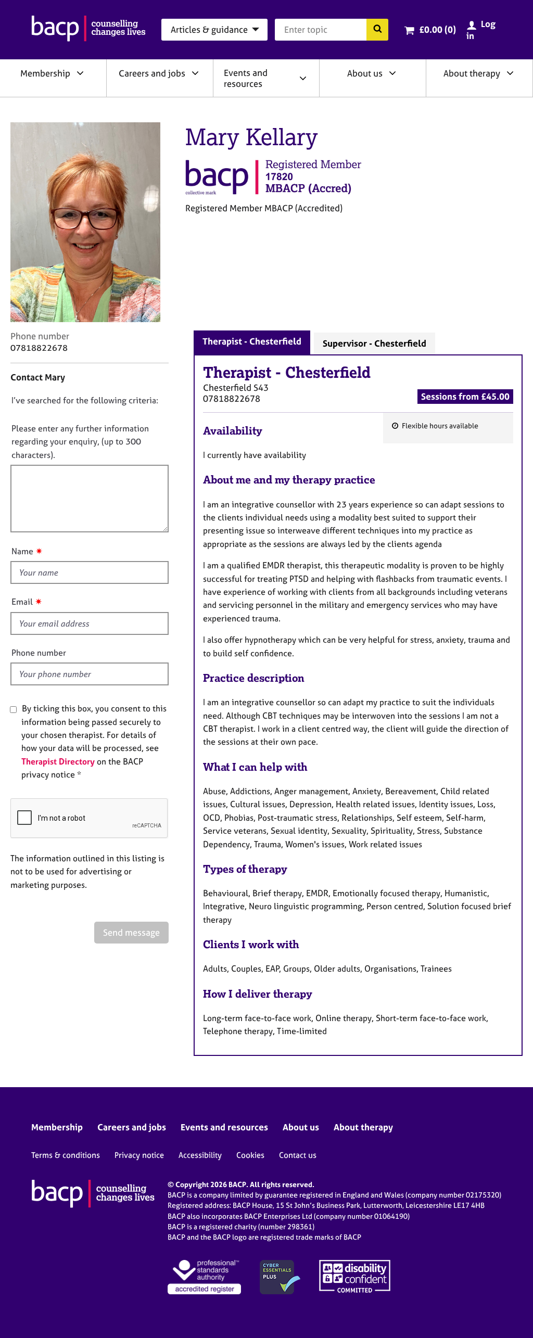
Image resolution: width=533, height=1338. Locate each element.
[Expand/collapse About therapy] (510, 73)
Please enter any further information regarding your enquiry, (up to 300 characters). (80, 441)
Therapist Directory (58, 761)
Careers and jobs (152, 73)
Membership (45, 73)
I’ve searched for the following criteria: (84, 400)
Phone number (38, 652)
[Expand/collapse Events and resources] (303, 78)
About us (365, 73)
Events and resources (246, 78)
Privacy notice (139, 1155)
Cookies (250, 1155)
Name (22, 551)
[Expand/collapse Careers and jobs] (195, 73)
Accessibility (200, 1155)
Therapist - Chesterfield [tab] (251, 341)
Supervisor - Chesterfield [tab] (374, 343)
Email (22, 601)
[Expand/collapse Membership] (80, 73)
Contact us (297, 1155)
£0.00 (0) (437, 29)
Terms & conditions (65, 1155)
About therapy (471, 73)
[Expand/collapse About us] (392, 73)
